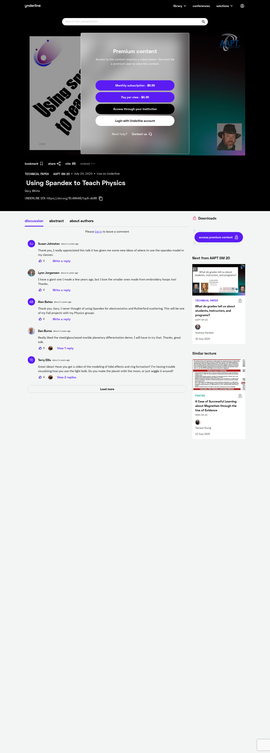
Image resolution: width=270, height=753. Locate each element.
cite (68, 163)
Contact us (139, 134)
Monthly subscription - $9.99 (135, 85)
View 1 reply (65, 348)
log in (98, 231)
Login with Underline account (135, 120)
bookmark (31, 163)
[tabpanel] (107, 311)
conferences (201, 6)
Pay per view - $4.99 (135, 97)
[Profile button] (242, 6)
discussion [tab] (34, 220)
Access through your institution (135, 109)
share (52, 163)
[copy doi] (102, 198)
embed (85, 163)
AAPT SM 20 (220, 258)
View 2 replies (66, 377)
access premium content (216, 237)
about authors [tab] (82, 220)
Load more (107, 389)
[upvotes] (40, 261)
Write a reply (62, 261)
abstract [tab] (56, 220)
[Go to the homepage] (33, 6)
